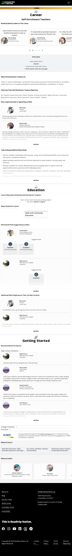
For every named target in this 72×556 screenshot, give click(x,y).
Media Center (6, 503)
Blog (3, 495)
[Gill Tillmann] (11, 405)
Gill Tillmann (23, 403)
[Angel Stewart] (11, 387)
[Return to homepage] (8, 3)
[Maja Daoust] (11, 263)
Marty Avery (23, 367)
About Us (5, 492)
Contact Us (36, 542)
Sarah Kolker (23, 230)
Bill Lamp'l (23, 108)
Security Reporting (66, 542)
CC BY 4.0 (58, 436)
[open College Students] (16, 427)
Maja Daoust (23, 261)
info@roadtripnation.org (46, 492)
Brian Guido (23, 123)
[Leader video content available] (11, 110)
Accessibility (6, 511)
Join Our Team (7, 499)
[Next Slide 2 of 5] (42, 50)
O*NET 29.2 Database (45, 434)
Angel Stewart (24, 385)
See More (36, 144)
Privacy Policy (46, 542)
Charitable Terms (8, 507)
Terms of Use (55, 542)
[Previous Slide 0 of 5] (30, 50)
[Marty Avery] (11, 370)
